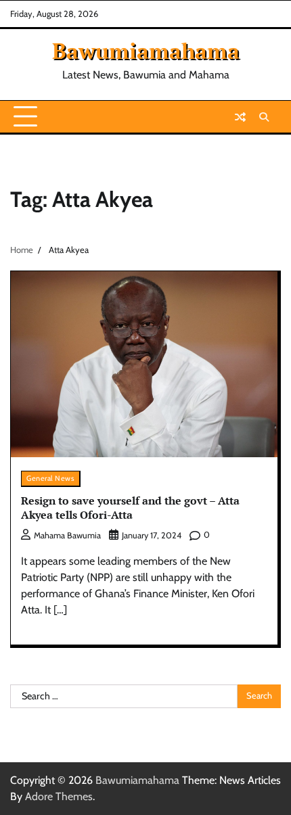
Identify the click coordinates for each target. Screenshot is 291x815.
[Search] (264, 117)
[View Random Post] (240, 117)
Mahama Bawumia (67, 535)
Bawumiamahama (146, 51)
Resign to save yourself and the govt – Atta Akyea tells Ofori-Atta (130, 507)
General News (50, 478)
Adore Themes (59, 796)
